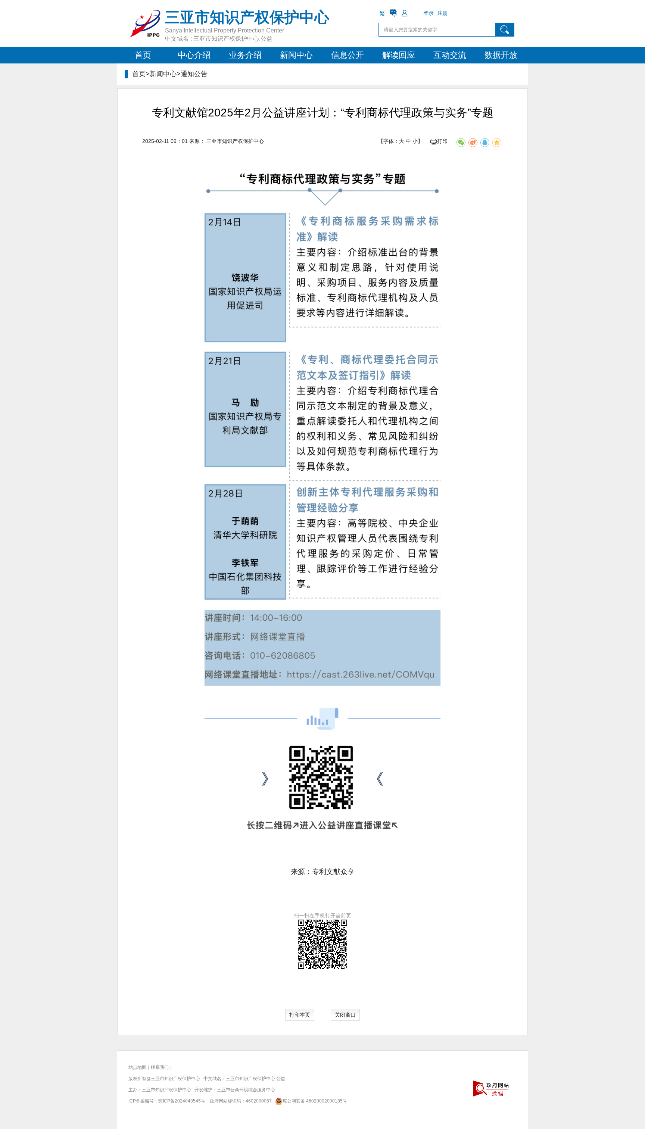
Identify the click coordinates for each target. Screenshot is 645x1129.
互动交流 (449, 55)
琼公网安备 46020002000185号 (315, 1101)
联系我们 (160, 1067)
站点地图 (137, 1067)
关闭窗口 (345, 1015)
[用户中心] (404, 13)
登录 (428, 13)
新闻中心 (296, 55)
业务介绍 (245, 55)
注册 (442, 13)
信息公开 (347, 55)
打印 (442, 141)
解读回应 (398, 55)
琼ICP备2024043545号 (181, 1101)
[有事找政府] (393, 13)
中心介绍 (194, 55)
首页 (143, 55)
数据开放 (500, 55)
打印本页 (299, 1015)
